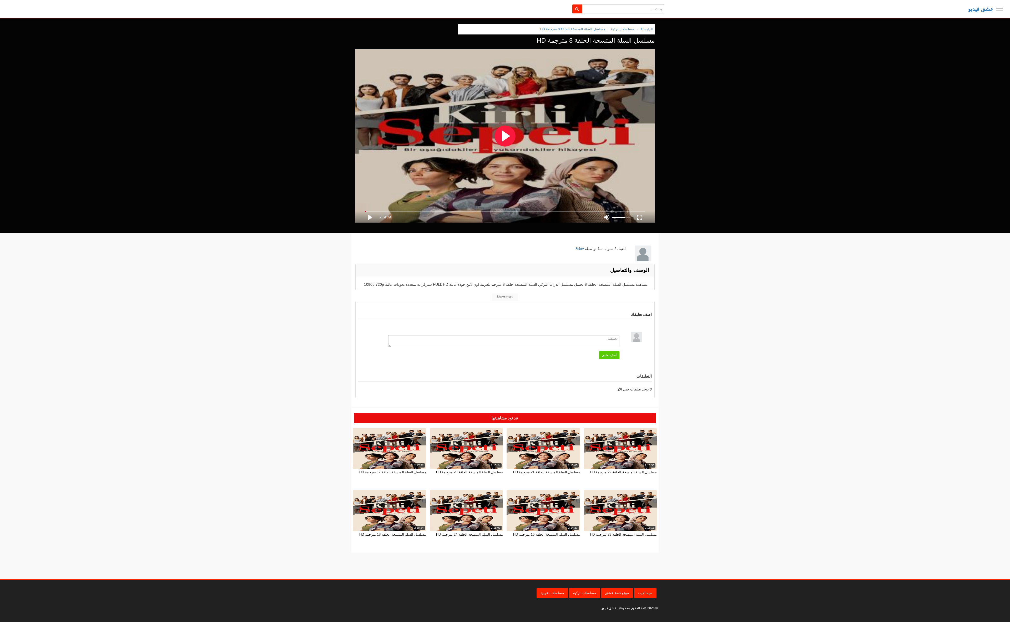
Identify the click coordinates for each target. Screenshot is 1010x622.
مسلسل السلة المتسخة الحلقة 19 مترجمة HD (546, 534)
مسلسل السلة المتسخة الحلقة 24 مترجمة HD (469, 534)
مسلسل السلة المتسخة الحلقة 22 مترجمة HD (623, 472)
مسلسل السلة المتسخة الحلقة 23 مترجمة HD (623, 534)
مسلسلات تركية (584, 593)
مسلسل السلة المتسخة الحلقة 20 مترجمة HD (469, 472)
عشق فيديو (980, 9)
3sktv (579, 249)
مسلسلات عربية (552, 593)
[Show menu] (999, 8)
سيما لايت (645, 593)
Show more (505, 297)
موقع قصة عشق (617, 593)
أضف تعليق (609, 355)
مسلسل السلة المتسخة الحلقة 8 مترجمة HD (572, 29)
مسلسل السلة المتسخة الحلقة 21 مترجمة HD (546, 472)
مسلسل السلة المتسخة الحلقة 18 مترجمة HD (392, 534)
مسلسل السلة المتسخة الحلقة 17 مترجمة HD (392, 472)
